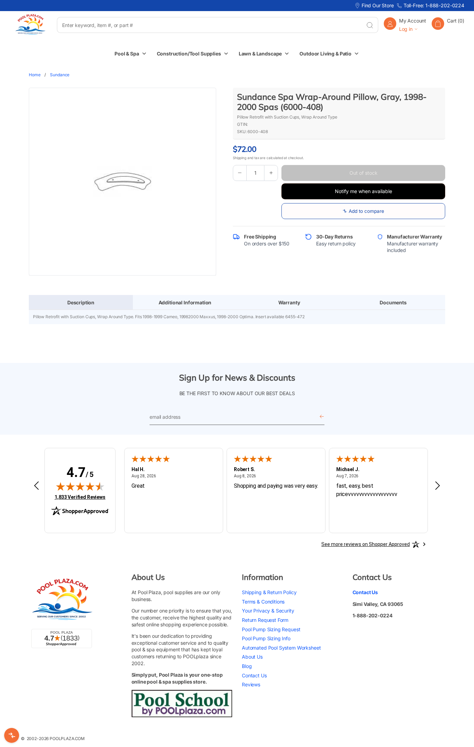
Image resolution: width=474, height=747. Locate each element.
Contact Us (254, 675)
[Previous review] (36, 486)
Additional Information (185, 302)
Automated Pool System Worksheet (281, 648)
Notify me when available (363, 191)
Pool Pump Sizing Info (266, 638)
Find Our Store (378, 5)
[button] (448, 24)
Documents (393, 302)
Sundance (59, 74)
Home (34, 74)
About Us (252, 657)
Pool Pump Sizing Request (271, 629)
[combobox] (209, 25)
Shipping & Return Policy (269, 592)
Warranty (289, 302)
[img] (80, 486)
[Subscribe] (321, 416)
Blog (247, 666)
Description (80, 302)
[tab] (81, 302)
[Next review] (437, 486)
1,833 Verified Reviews (79, 497)
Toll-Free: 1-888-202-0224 (434, 5)
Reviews (251, 684)
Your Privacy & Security (268, 611)
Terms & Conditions (263, 602)
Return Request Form (265, 620)
